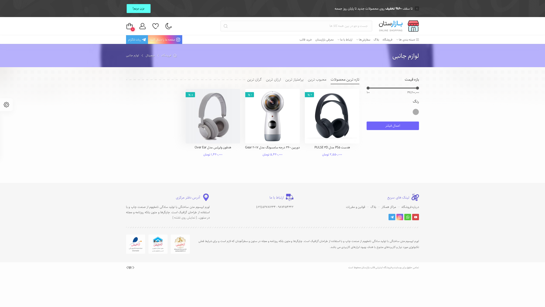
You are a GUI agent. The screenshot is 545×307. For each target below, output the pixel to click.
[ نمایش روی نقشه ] (184, 217)
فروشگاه (166, 55)
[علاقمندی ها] (155, 26)
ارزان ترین (273, 80)
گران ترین (254, 80)
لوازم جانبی (405, 56)
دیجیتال (150, 55)
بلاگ (373, 206)
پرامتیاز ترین (294, 80)
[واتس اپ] (407, 217)
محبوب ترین (317, 80)
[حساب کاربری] (142, 26)
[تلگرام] (392, 217)
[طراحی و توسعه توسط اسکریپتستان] (130, 267)
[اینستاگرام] (399, 217)
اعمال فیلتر (392, 125)
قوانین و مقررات (355, 206)
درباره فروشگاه (410, 206)
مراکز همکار (389, 206)
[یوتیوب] (415, 217)
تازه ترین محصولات (345, 80)
